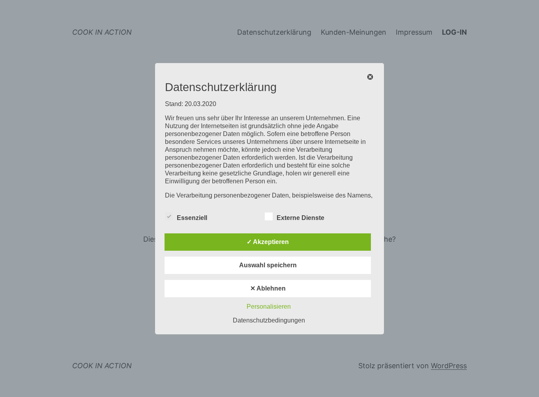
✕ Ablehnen (268, 288)
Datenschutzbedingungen (269, 320)
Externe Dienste (300, 217)
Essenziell (192, 217)
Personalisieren (269, 306)
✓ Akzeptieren (268, 242)
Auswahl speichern (268, 265)
